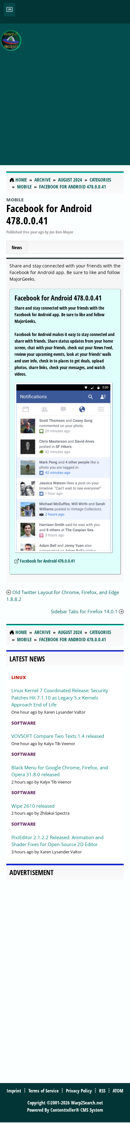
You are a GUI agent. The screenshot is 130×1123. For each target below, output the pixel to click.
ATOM (118, 1090)
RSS (102, 1090)
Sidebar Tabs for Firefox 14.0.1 (84, 611)
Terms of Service (43, 1090)
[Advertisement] (65, 91)
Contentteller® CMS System (76, 1110)
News (17, 247)
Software (23, 723)
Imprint (14, 1090)
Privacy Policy (79, 1090)
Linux (18, 677)
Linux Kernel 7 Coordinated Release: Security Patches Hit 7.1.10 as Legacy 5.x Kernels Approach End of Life (59, 697)
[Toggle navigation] (9, 9)
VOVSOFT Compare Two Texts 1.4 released (57, 736)
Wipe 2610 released (33, 806)
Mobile (15, 200)
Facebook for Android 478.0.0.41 (49, 214)
